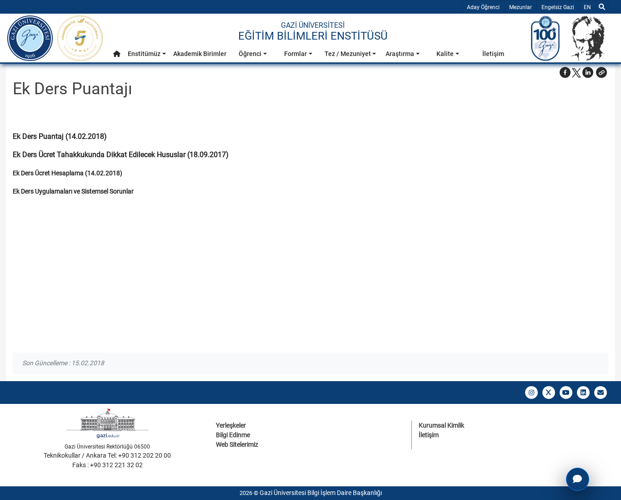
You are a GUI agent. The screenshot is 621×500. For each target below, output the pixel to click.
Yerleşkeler (231, 425)
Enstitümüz (144, 53)
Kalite (445, 53)
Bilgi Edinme (233, 435)
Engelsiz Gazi (557, 7)
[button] (117, 54)
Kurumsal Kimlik (441, 425)
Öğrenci (250, 53)
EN (589, 7)
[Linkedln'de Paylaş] (588, 72)
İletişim (493, 53)
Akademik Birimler (199, 53)
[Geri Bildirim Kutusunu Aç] (577, 479)
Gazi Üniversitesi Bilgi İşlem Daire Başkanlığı (321, 492)
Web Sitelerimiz (237, 444)
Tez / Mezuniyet (348, 53)
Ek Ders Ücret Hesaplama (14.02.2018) (67, 173)
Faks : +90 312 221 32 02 (107, 465)
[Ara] (602, 6)
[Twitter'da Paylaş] (576, 72)
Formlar (295, 53)
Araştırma (400, 53)
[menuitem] (117, 56)
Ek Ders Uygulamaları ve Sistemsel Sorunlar (73, 191)
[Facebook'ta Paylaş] (565, 72)
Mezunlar (520, 7)
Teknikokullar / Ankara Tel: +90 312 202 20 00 (107, 455)
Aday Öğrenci (483, 7)
